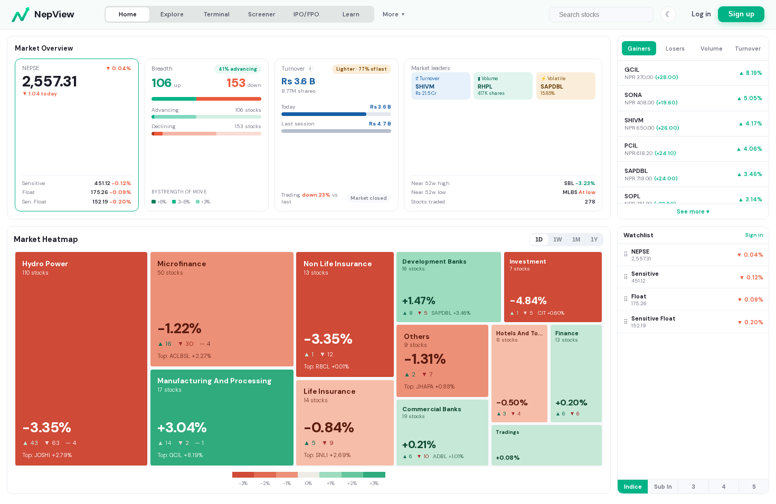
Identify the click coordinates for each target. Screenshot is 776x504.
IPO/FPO (306, 14)
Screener (262, 14)
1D (539, 239)
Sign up (741, 14)
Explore (172, 14)
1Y (594, 239)
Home (128, 14)
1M (576, 239)
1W (557, 239)
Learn (351, 14)
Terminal (217, 14)
